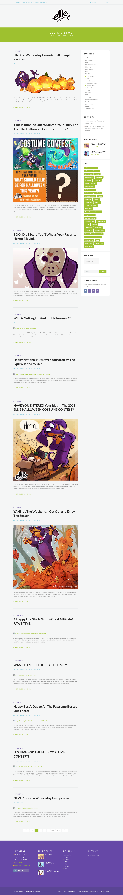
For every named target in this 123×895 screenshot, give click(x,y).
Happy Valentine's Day (90, 218)
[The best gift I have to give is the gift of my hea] (106, 870)
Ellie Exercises (91, 81)
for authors (96, 199)
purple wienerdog (89, 240)
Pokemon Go (98, 237)
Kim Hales (94, 224)
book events (96, 171)
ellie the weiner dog (89, 186)
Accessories (67, 855)
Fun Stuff (87, 73)
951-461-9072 (19, 862)
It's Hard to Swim (101, 221)
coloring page (99, 177)
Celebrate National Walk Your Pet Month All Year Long (98, 153)
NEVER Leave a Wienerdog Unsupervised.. (43, 798)
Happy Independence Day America (93, 211)
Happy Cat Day (88, 208)
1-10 (32, 831)
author (95, 167)
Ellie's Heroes (89, 69)
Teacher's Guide (89, 108)
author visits (88, 171)
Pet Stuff (66, 866)
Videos (89, 90)
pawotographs (99, 233)
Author (87, 58)
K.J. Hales (87, 224)
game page (93, 205)
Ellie (86, 62)
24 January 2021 (94, 146)
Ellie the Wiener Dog (90, 189)
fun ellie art (97, 202)
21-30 (52, 831)
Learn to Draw (91, 85)
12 (40, 831)
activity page (88, 167)
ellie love (93, 183)
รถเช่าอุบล (88, 121)
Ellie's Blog (32, 63)
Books (66, 857)
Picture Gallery (89, 104)
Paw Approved (89, 102)
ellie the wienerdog (89, 193)
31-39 (58, 831)
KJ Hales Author (89, 227)
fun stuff (87, 205)
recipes (97, 240)
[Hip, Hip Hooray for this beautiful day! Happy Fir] (98, 866)
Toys (65, 868)
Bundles (66, 859)
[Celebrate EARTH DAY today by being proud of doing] (106, 861)
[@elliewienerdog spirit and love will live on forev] (98, 861)
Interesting (88, 92)
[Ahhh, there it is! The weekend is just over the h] (91, 870)
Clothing (66, 862)
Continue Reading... (22, 107)
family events (88, 199)
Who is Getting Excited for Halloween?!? (42, 318)
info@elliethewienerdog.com (23, 865)
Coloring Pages (91, 79)
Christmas (97, 174)
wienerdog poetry (89, 246)
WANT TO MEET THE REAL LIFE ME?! (40, 665)
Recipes (87, 106)
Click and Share (21, 63)
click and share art (89, 177)
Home (52, 35)
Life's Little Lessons (99, 230)
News (38, 63)
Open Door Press (89, 233)
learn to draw (98, 227)
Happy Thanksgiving (89, 215)
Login (94, 2)
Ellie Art (87, 183)
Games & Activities (92, 83)
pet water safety (89, 237)
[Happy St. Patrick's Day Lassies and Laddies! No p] (106, 866)
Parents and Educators (91, 99)
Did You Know (89, 60)
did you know (88, 180)
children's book (88, 174)
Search (102, 271)
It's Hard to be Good (89, 221)
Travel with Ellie (99, 243)
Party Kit (89, 88)
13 (44, 831)
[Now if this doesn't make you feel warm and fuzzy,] (91, 866)
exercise (100, 196)
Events (87, 71)
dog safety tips (97, 180)
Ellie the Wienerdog (90, 64)
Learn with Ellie (88, 230)
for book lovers (88, 202)
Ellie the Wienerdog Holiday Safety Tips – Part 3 (52, 872)
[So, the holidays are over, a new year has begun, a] (98, 870)
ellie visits (98, 193)
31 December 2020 (95, 154)
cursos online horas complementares (95, 126)
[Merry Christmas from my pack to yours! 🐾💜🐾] (91, 861)
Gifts (65, 864)
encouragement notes (90, 196)
